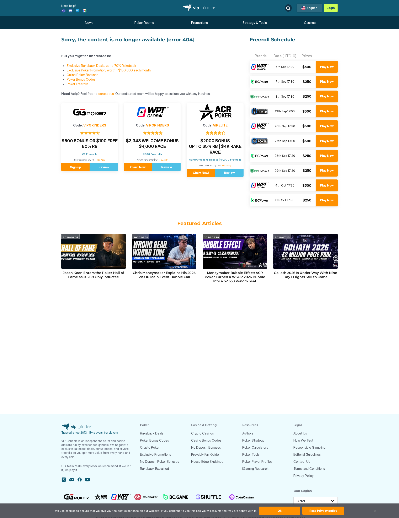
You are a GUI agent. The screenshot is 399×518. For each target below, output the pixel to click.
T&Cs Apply (226, 165)
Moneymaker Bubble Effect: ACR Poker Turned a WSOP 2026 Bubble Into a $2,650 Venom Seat (235, 277)
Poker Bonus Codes (81, 79)
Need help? (68, 5)
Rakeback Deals (151, 433)
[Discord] (70, 10)
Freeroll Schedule (272, 40)
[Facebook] (79, 479)
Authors (248, 433)
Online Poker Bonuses (82, 75)
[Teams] (63, 10)
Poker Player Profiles (257, 461)
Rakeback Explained (154, 468)
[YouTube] (87, 479)
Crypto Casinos (202, 433)
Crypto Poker (150, 447)
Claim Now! (138, 167)
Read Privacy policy (323, 510)
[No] (375, 513)
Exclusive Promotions (155, 454)
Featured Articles (199, 223)
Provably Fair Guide (205, 454)
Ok (280, 510)
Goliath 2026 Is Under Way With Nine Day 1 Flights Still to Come (305, 275)
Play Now (327, 67)
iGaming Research (255, 468)
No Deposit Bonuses (206, 447)
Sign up (75, 167)
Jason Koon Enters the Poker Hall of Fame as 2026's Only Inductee (93, 275)
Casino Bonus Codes (206, 440)
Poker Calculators (255, 447)
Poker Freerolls (77, 84)
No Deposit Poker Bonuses (159, 461)
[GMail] (85, 10)
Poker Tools (251, 454)
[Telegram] (77, 10)
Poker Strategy (253, 440)
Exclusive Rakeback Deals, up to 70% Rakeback (101, 66)
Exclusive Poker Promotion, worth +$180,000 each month (109, 70)
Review (104, 167)
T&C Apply (101, 160)
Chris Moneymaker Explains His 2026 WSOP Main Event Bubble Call (164, 275)
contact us (106, 94)
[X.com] (63, 479)
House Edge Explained (207, 461)
